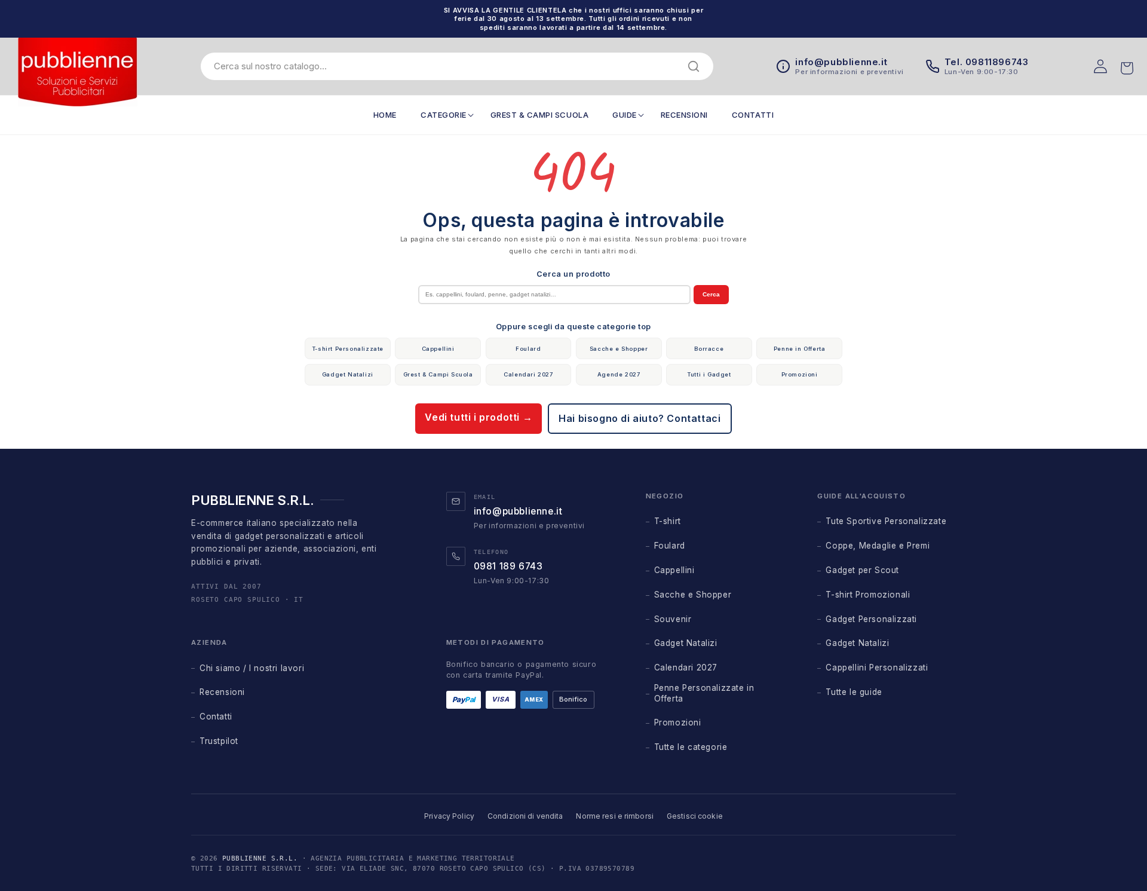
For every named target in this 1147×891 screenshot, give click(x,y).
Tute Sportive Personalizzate (886, 521)
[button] (444, 115)
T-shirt (667, 521)
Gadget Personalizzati (871, 619)
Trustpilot (219, 741)
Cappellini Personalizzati (877, 667)
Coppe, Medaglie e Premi (878, 545)
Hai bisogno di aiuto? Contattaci (639, 418)
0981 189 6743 (508, 566)
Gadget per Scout (862, 570)
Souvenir (673, 619)
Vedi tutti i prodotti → (478, 417)
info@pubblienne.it (518, 511)
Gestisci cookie (695, 816)
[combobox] (448, 66)
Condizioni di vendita (525, 816)
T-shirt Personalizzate (348, 348)
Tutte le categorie (691, 747)
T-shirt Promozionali (868, 594)
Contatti (216, 716)
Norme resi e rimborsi (615, 816)
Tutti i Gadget (709, 374)
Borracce (708, 348)
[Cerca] (693, 66)
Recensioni (222, 692)
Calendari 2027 (528, 374)
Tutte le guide (854, 692)
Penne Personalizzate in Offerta (704, 693)
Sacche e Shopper (619, 348)
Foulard (528, 348)
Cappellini (438, 348)
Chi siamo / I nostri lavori (252, 668)
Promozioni (799, 374)
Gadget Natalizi (347, 374)
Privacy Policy (449, 816)
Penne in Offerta (800, 348)
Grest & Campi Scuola (438, 374)
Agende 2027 (618, 374)
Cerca (711, 294)
